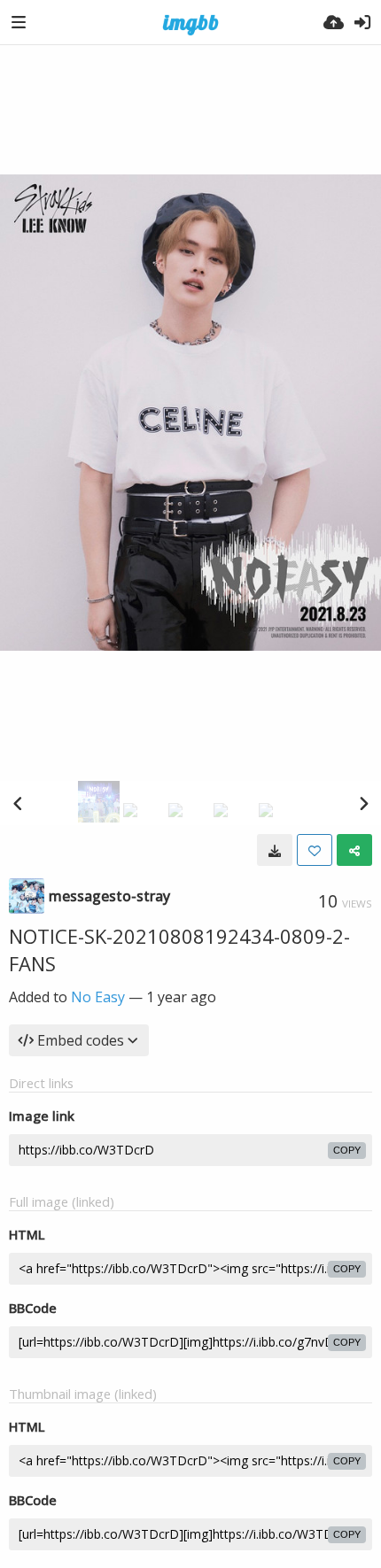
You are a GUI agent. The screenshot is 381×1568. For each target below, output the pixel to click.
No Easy (98, 997)
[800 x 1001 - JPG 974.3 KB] (274, 850)
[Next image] (363, 803)
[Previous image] (17, 803)
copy (347, 1150)
